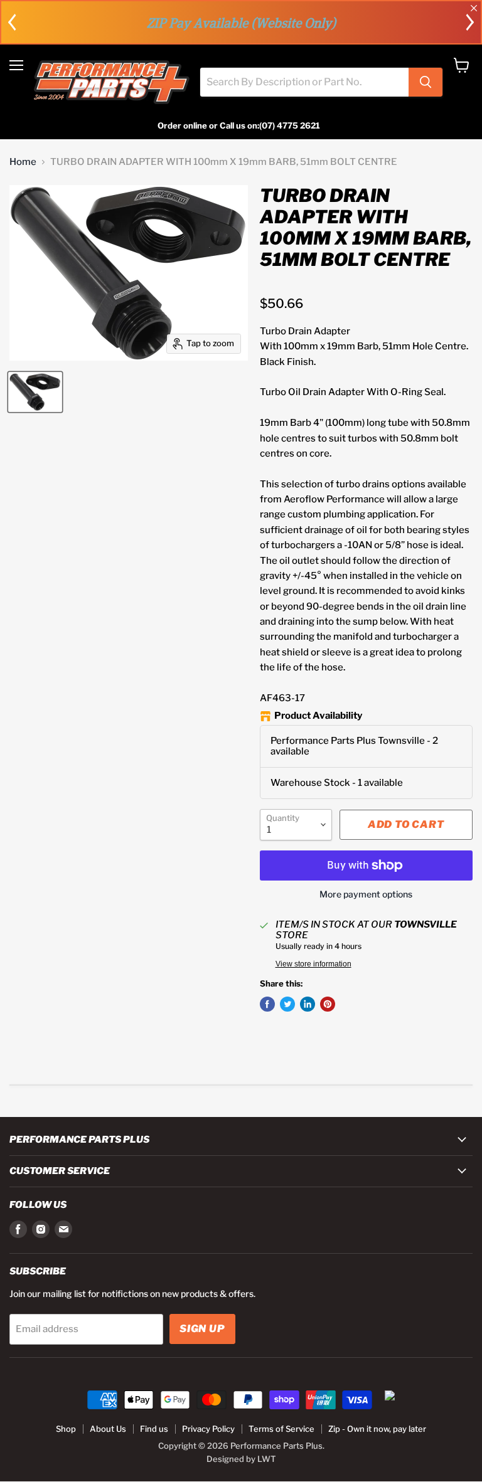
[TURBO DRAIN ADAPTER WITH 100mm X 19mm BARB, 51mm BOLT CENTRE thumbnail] (35, 392)
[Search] (425, 82)
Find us (154, 1429)
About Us (108, 1429)
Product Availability (318, 716)
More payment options (365, 894)
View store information (313, 964)
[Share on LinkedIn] (307, 1004)
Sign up (202, 1329)
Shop (66, 1429)
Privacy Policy (208, 1429)
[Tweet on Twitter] (287, 1004)
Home (22, 162)
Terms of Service (281, 1429)
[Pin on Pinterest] (327, 1004)
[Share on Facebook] (267, 1004)
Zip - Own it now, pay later (377, 1429)
